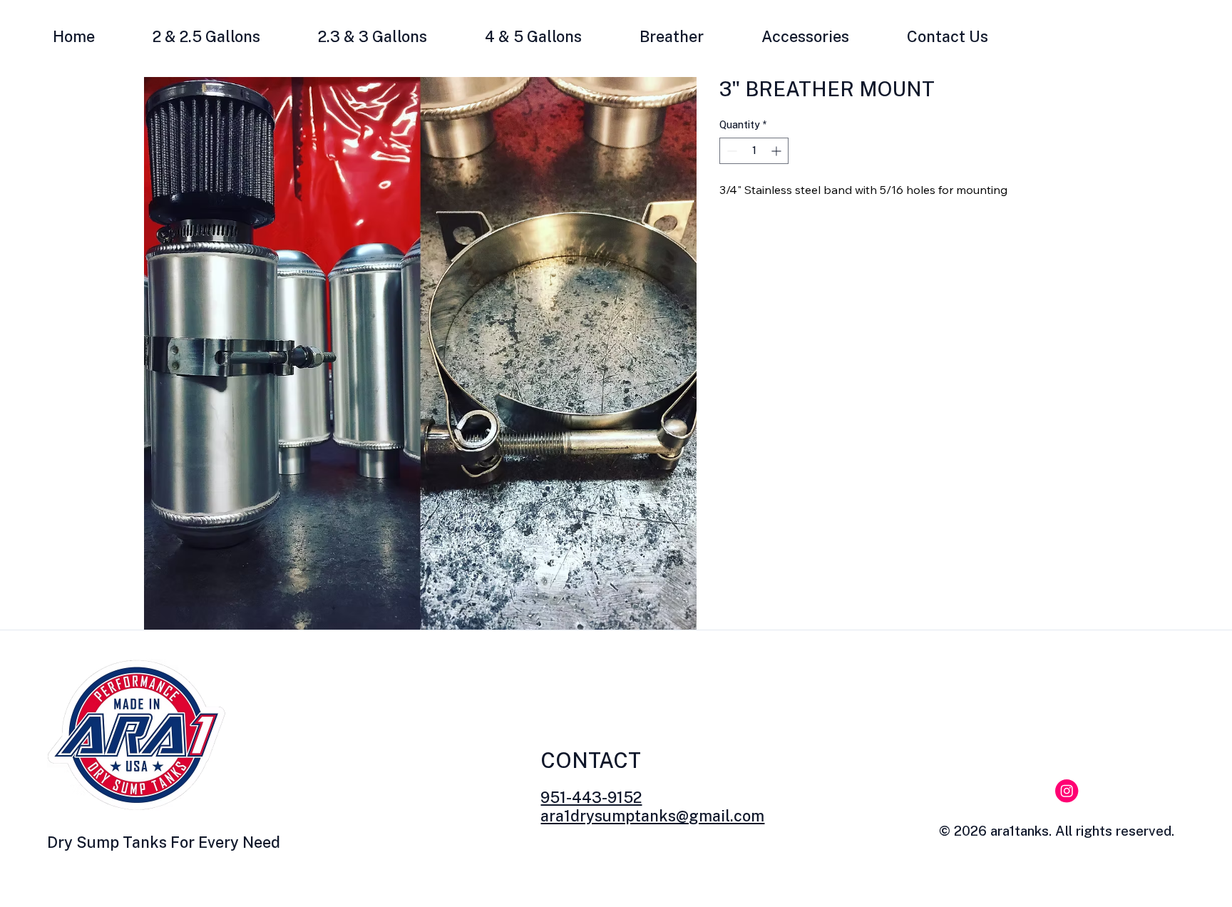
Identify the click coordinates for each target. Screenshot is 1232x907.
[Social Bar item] (1066, 790)
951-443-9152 (591, 797)
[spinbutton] (754, 150)
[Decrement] (730, 150)
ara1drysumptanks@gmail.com (652, 815)
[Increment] (777, 150)
